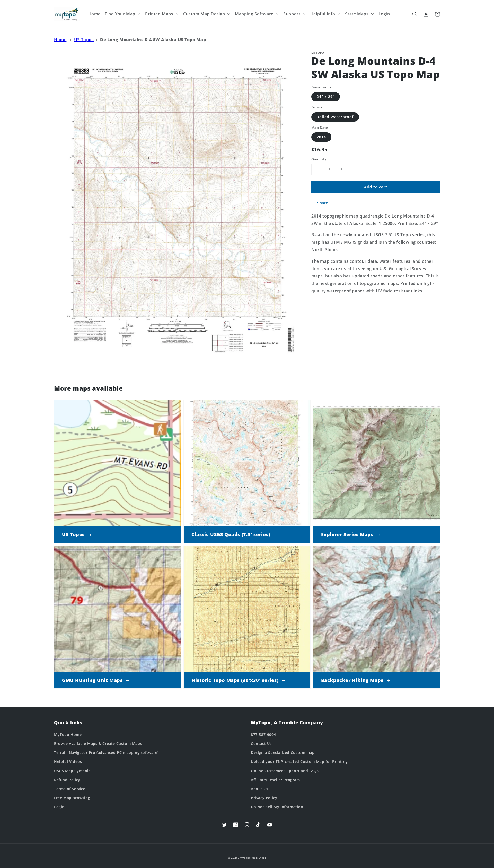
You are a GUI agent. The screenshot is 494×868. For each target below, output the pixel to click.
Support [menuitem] (291, 14)
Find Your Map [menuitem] (120, 14)
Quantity (318, 159)
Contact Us (261, 743)
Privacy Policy (264, 797)
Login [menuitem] (384, 14)
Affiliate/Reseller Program (275, 779)
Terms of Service (69, 788)
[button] (414, 14)
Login (59, 806)
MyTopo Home (68, 734)
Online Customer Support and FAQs (285, 770)
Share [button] (322, 202)
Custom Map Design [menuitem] (204, 14)
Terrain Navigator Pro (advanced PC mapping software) (106, 752)
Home (60, 39)
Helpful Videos (68, 761)
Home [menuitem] (94, 14)
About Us (259, 788)
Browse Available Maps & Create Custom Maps (98, 743)
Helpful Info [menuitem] (322, 14)
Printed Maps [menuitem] (159, 14)
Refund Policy (67, 779)
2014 (321, 136)
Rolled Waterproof (335, 116)
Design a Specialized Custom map (283, 752)
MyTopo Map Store (253, 858)
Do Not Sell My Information (277, 806)
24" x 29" (325, 96)
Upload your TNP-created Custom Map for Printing (299, 761)
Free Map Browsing (72, 797)
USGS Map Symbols (72, 770)
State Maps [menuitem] (356, 14)
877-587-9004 (263, 734)
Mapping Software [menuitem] (254, 14)
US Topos (84, 39)
